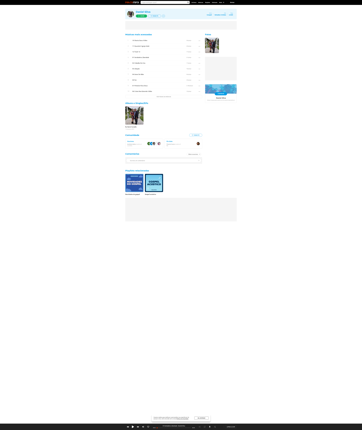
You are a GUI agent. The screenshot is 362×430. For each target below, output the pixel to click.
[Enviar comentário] (199, 160)
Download (209, 426)
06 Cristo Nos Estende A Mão (142, 91)
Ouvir (142, 16)
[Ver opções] (163, 16)
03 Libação (136, 69)
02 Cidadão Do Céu (138, 63)
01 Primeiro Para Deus (140, 86)
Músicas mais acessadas (138, 34)
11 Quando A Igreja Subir (140, 46)
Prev (127, 426)
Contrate (221, 93)
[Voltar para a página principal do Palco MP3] (132, 2)
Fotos (208, 34)
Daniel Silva (143, 11)
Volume (143, 426)
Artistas (194, 2)
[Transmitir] (219, 426)
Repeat (204, 426)
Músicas (200, 2)
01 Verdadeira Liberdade (140, 57)
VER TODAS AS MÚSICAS (163, 96)
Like (148, 426)
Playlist (214, 426)
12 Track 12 (136, 52)
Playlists (207, 2)
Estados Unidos (220, 15)
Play (132, 426)
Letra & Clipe (231, 427)
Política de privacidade (182, 419)
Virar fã (155, 16)
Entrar (232, 2)
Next (138, 426)
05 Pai (134, 80)
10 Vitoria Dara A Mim (139, 40)
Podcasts (214, 2)
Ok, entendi (201, 418)
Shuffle (199, 426)
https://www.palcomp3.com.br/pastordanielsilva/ (221, 100)
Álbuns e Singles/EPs (136, 103)
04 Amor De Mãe (138, 74)
